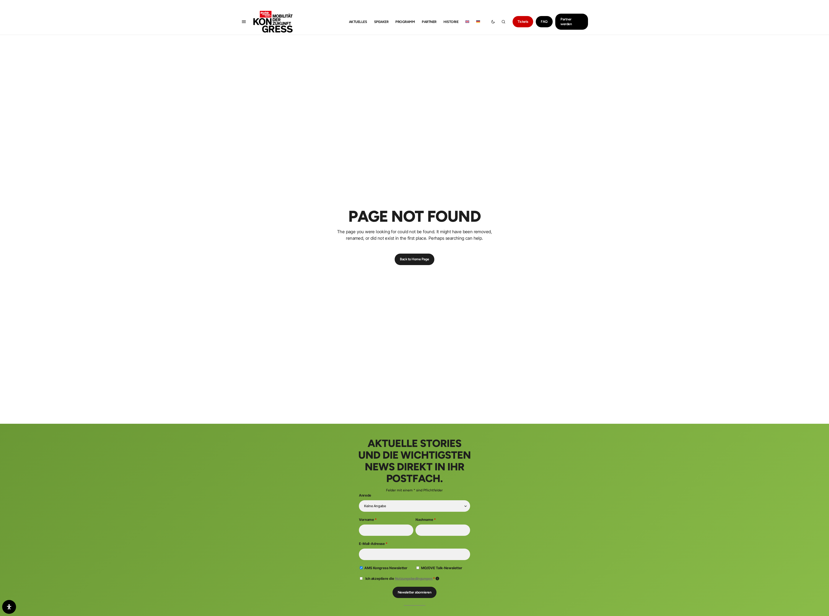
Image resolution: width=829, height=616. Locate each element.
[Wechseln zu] (467, 22)
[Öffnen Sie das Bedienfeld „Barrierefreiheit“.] (9, 607)
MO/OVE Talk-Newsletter (441, 568)
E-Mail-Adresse (373, 543)
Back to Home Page (414, 259)
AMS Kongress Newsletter (385, 568)
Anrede (365, 495)
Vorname (367, 519)
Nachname (425, 519)
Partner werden (566, 21)
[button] (243, 21)
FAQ (544, 22)
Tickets (523, 22)
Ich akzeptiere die (402, 578)
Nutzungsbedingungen (414, 578)
